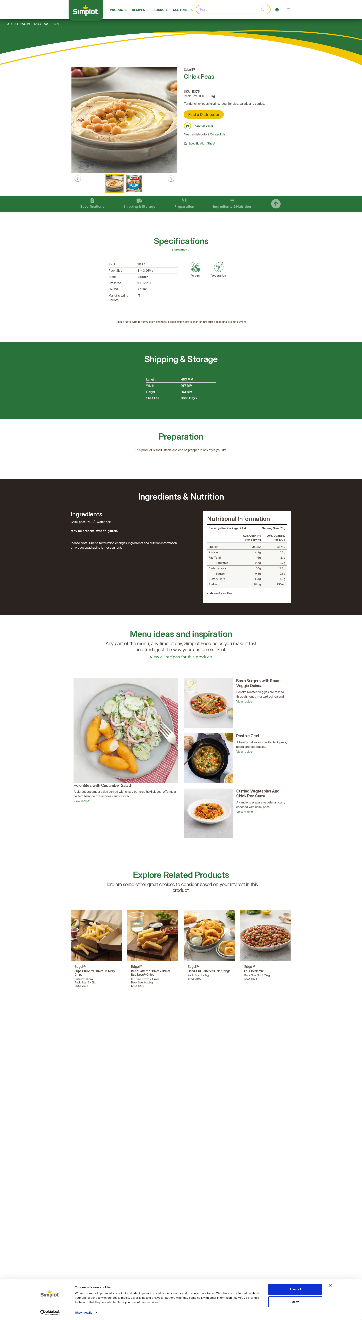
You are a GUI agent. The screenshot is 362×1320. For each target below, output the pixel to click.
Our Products (22, 23)
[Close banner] (330, 1285)
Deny (295, 1301)
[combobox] (233, 9)
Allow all (295, 1289)
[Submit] (262, 9)
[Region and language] (277, 9)
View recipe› (82, 801)
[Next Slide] (171, 178)
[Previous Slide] (78, 178)
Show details (83, 1312)
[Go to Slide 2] (134, 183)
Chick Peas (41, 23)
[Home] (7, 24)
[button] (124, 120)
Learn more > (181, 250)
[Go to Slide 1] (114, 183)
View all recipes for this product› (181, 656)
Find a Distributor (203, 114)
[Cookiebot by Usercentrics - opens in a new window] (50, 1312)
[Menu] (288, 9)
